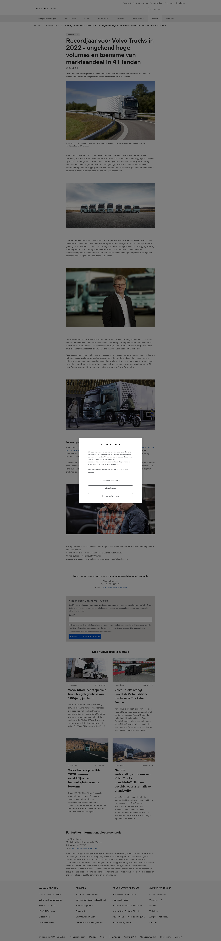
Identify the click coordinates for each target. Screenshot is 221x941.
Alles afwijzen (110, 488)
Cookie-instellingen (110, 496)
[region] (110, 470)
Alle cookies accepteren (110, 480)
